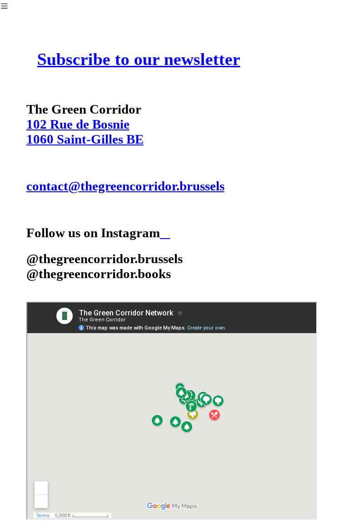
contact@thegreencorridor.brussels (125, 186)
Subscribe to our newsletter (140, 59)
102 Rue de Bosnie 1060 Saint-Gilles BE (85, 131)
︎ (165, 232)
